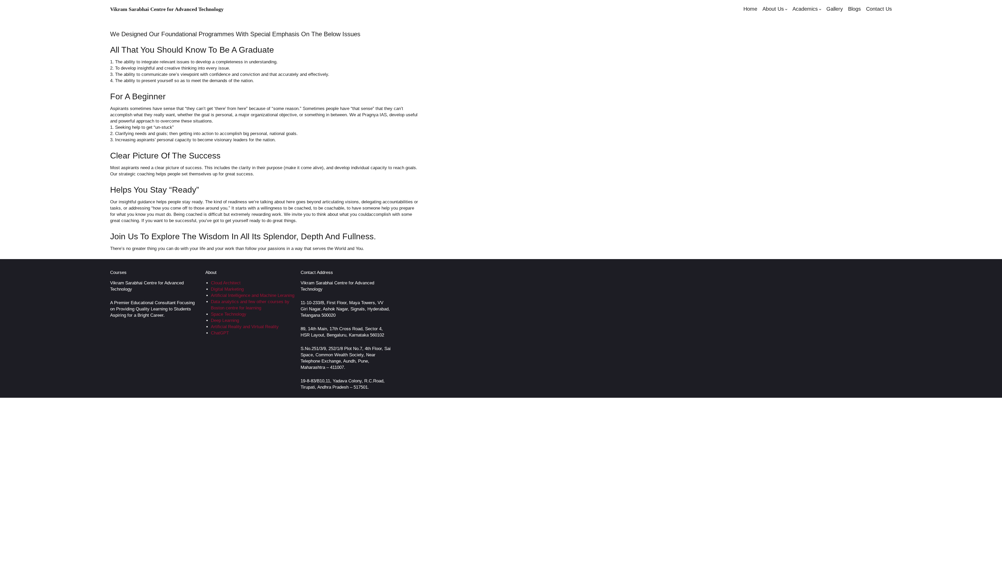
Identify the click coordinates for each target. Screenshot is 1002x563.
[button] (786, 9)
